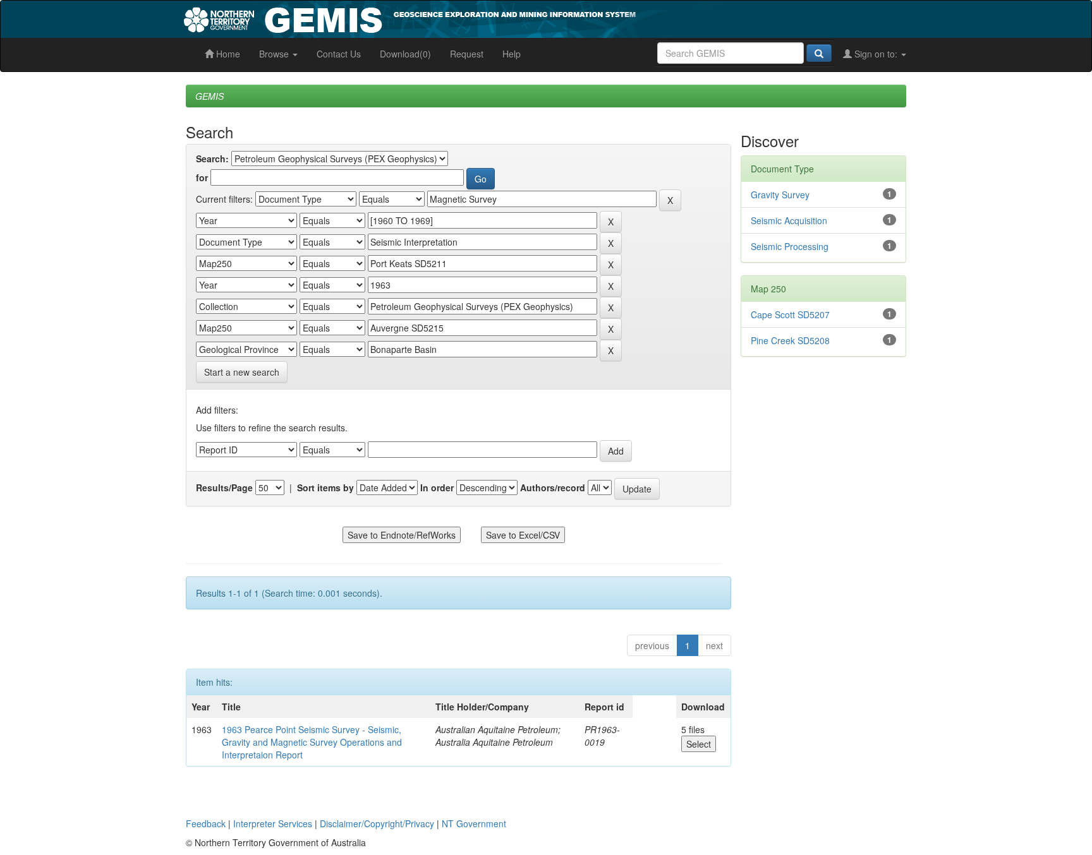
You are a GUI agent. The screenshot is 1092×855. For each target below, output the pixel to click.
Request (466, 53)
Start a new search (241, 372)
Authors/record (552, 487)
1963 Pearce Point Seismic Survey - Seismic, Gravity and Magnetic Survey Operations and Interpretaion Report (312, 742)
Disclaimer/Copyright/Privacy (377, 823)
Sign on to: (876, 53)
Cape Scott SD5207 (790, 314)
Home (227, 53)
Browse (275, 53)
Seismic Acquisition (789, 220)
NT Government (474, 823)
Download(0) (405, 53)
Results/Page (224, 487)
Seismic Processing (789, 246)
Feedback (206, 823)
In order (437, 487)
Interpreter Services (272, 823)
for (202, 177)
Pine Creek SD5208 (790, 340)
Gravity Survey (780, 194)
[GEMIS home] (504, 17)
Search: (212, 158)
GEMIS (209, 96)
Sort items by (325, 487)
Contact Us (339, 53)
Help (511, 53)
